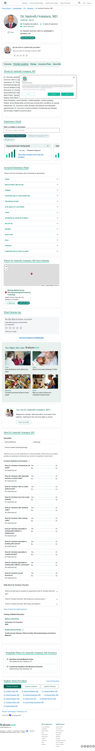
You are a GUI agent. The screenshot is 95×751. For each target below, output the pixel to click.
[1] (14, 55)
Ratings (33, 64)
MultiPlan (8, 223)
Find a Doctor (6, 8)
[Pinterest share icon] (93, 747)
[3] (20, 55)
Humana (8, 190)
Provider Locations (20, 64)
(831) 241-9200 (24, 303)
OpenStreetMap (49, 285)
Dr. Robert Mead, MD (11, 706)
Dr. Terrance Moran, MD (50, 691)
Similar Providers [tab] (12, 686)
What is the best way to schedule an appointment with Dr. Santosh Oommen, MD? (30, 592)
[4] (23, 55)
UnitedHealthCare (12, 201)
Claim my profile (23, 422)
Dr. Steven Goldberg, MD (30, 691)
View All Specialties (52, 681)
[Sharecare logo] (20, 724)
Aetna (7, 179)
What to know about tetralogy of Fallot (45, 369)
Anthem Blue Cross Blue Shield (16, 218)
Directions (11, 303)
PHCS (6, 240)
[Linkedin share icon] (87, 747)
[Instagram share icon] (84, 747)
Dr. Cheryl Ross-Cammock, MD (33, 702)
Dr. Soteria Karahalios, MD (32, 695)
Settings (28, 94)
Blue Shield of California (14, 207)
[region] (47, 86)
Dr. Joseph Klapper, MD (11, 699)
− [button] (6, 269)
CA (24, 8)
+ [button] (6, 266)
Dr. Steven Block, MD (51, 695)
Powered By (5, 715)
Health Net (9, 235)
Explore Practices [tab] (50, 686)
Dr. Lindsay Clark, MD (11, 691)
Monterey (30, 8)
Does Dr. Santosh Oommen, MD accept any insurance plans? (25, 599)
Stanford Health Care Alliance (17, 251)
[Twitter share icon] (90, 747)
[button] (28, 461)
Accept (67, 94)
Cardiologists (17, 8)
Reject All (54, 94)
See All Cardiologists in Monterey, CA (14, 711)
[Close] (74, 77)
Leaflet (42, 285)
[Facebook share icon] (82, 747)
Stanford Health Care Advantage (17, 196)
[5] (26, 55)
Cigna (7, 212)
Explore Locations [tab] (31, 686)
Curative (8, 246)
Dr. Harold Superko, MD (11, 695)
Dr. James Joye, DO (29, 699)
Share (12, 32)
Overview (8, 64)
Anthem (7, 229)
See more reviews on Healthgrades (31, 338)
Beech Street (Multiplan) (14, 185)
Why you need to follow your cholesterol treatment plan (42, 393)
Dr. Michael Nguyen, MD (48, 699)
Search (79, 3)
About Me (57, 64)
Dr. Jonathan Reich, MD (11, 702)
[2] (17, 55)
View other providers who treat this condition (31, 155)
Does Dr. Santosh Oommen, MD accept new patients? (22, 604)
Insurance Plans (44, 64)
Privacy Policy (43, 87)
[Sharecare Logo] (5, 3)
